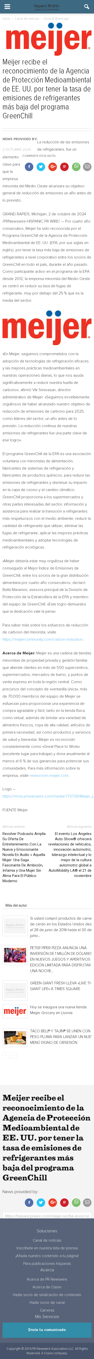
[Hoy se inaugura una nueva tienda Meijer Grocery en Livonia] (15, 1011)
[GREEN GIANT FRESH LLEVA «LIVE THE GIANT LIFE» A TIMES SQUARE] (15, 990)
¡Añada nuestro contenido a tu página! (47, 1256)
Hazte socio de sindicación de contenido (47, 1295)
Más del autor (16, 905)
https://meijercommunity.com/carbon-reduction (42, 639)
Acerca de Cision (47, 1287)
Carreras (47, 1310)
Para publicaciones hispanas (47, 1264)
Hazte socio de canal (47, 1303)
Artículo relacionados (22, 898)
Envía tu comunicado (47, 1330)
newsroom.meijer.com (49, 776)
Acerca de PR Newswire (47, 1279)
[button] (87, 6)
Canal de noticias (47, 1240)
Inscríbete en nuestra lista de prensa (47, 1248)
